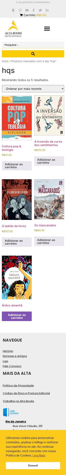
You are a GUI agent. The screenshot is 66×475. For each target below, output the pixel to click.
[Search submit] (33, 53)
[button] (47, 28)
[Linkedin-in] (47, 10)
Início (5, 61)
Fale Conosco (12, 366)
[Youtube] (27, 10)
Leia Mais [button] (39, 455)
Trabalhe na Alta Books (18, 401)
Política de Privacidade (18, 385)
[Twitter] (40, 10)
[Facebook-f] (33, 10)
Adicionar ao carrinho (14, 165)
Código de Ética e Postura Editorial (26, 393)
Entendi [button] (33, 465)
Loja (5, 361)
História (8, 351)
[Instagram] (20, 10)
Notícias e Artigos (15, 356)
